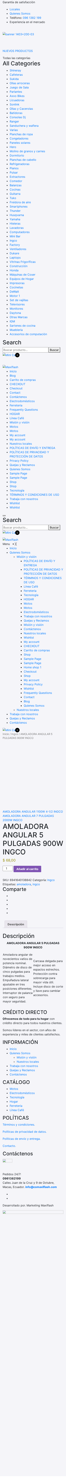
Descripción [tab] (16, 924)
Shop (13, 482)
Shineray (15, 70)
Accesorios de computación (28, 334)
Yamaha (15, 219)
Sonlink (14, 104)
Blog (13, 375)
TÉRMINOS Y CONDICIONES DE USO (34, 494)
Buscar (54, 350)
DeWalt (14, 291)
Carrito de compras (23, 380)
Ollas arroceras (20, 83)
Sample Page (18, 473)
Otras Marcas (18, 317)
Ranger (14, 121)
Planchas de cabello (23, 159)
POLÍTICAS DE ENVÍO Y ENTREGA (32, 448)
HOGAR (15, 414)
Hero (13, 147)
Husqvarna (17, 215)
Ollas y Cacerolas (21, 108)
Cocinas (15, 189)
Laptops (15, 257)
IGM (12, 321)
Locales (15, 9)
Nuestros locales (21, 443)
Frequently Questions (24, 409)
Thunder (15, 211)
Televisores (17, 304)
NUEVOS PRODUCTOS (18, 51)
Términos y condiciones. (19, 1124)
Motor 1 (15, 296)
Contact (15, 392)
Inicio (13, 371)
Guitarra (15, 193)
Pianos (14, 168)
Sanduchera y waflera (24, 125)
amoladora (24, 884)
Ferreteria (16, 405)
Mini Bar (15, 236)
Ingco (13, 240)
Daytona (15, 313)
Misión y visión (19, 422)
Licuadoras (17, 100)
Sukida (14, 79)
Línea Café (17, 418)
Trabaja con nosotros (24, 499)
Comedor (16, 181)
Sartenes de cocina (22, 325)
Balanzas (15, 185)
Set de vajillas (19, 300)
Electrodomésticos (22, 401)
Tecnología (17, 490)
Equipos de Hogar (22, 279)
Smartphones (18, 206)
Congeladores (19, 138)
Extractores (17, 176)
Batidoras (16, 113)
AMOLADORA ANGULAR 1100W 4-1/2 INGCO (33, 811)
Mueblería (16, 330)
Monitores (16, 308)
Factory (15, 245)
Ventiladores (18, 249)
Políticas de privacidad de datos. (24, 1131)
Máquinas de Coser (22, 274)
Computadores (20, 232)
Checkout (16, 388)
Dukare (14, 253)
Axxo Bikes (17, 96)
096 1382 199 (32, 17)
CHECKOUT (17, 384)
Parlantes (16, 91)
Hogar (14, 1101)
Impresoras (17, 283)
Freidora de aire (20, 202)
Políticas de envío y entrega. (21, 1138)
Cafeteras (16, 74)
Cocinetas (16, 287)
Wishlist (15, 503)
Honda (14, 270)
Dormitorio (17, 155)
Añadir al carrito (27, 869)
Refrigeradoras (19, 164)
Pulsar (14, 172)
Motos (14, 426)
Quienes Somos (20, 13)
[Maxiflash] (10, 366)
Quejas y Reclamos (22, 465)
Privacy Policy (19, 460)
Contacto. (9, 1146)
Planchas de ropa (21, 134)
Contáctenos (18, 397)
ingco (36, 884)
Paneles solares (20, 142)
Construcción (18, 266)
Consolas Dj (18, 117)
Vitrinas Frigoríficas (23, 262)
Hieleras (15, 223)
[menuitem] (13, 548)
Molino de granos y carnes (27, 151)
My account (17, 435)
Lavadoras (17, 228)
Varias (14, 130)
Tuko (13, 198)
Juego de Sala (19, 87)
